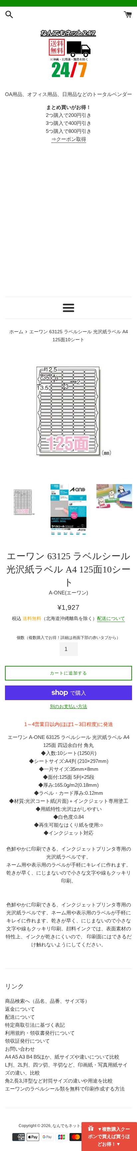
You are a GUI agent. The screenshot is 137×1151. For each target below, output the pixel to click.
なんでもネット (66, 1125)
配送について (111, 618)
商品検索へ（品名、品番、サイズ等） (47, 1001)
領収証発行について (27, 1041)
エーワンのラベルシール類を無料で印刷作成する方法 (65, 1089)
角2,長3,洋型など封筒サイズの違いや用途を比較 (59, 1081)
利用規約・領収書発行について (40, 1033)
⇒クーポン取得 (68, 139)
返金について (20, 1009)
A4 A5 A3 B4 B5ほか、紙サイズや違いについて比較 (62, 1057)
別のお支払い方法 (68, 706)
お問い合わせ (20, 1049)
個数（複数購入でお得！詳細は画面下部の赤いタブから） (68, 637)
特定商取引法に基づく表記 (35, 1025)
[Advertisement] (68, 220)
